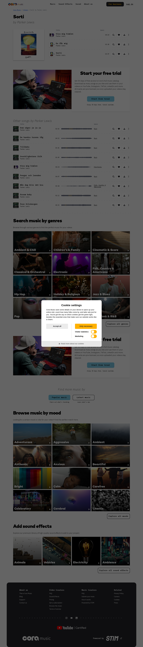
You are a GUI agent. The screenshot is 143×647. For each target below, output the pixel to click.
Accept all (57, 326)
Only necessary (85, 326)
